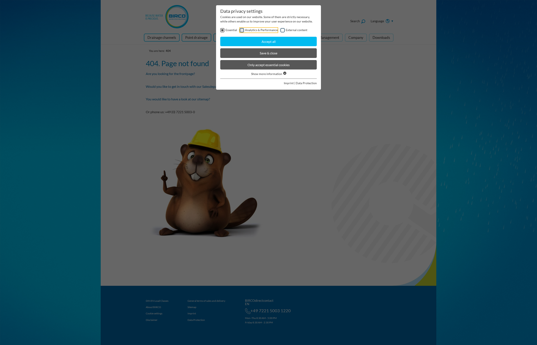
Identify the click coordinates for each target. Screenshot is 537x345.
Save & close (268, 53)
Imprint (289, 83)
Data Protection (306, 83)
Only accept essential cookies (269, 65)
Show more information (267, 74)
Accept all (269, 41)
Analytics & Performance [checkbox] (261, 30)
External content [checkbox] (296, 30)
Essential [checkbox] (231, 30)
